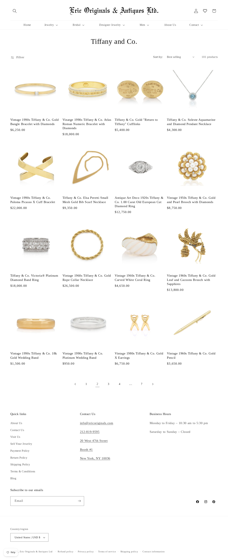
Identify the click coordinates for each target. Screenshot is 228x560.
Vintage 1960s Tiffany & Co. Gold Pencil (191, 355)
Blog (13, 478)
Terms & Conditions (22, 471)
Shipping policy (129, 551)
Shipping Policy (20, 464)
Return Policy (18, 457)
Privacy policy (86, 551)
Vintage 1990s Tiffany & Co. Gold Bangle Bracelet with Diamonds (34, 122)
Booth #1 (86, 449)
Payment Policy (20, 450)
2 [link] (97, 384)
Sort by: (158, 56)
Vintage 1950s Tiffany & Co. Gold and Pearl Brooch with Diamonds (191, 200)
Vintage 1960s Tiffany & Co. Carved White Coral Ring (135, 277)
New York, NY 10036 (95, 458)
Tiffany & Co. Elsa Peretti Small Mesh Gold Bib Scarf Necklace (85, 200)
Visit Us (15, 436)
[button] (14, 10)
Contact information (153, 551)
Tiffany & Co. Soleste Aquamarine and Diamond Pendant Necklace (191, 122)
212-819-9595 (90, 432)
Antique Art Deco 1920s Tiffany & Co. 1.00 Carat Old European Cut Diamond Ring (139, 202)
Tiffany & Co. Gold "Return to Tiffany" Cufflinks (136, 122)
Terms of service (107, 551)
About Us (16, 423)
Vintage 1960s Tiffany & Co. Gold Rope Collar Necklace (87, 277)
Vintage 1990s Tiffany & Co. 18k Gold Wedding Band (33, 355)
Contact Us (17, 430)
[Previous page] (75, 384)
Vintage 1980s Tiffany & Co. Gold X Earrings (139, 355)
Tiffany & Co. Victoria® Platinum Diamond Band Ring (34, 277)
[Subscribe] (79, 501)
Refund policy (65, 551)
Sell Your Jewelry (21, 443)
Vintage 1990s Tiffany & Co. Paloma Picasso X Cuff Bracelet (32, 200)
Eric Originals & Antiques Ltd (36, 551)
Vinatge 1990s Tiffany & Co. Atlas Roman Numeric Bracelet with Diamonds (87, 124)
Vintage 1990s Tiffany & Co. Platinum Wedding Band (83, 355)
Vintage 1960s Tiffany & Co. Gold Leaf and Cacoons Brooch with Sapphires (191, 280)
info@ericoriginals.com (96, 423)
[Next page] (152, 384)
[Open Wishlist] (205, 10)
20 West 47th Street (94, 440)
